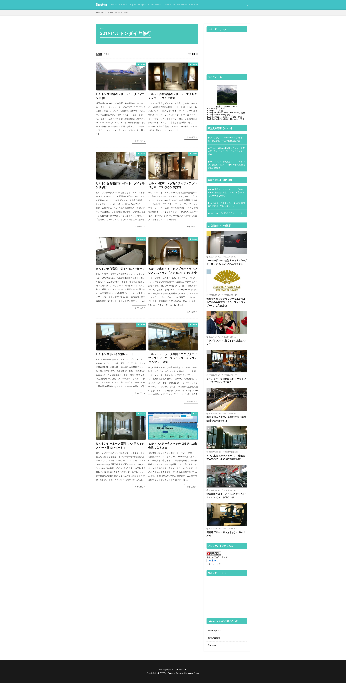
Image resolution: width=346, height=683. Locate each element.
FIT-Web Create (166, 673)
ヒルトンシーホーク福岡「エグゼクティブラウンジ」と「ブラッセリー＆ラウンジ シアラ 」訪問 (172, 358)
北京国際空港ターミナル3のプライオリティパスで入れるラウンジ (227, 496)
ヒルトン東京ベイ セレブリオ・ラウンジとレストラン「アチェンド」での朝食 (172, 270)
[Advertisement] (227, 52)
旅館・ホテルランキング (217, 557)
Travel (166, 4)
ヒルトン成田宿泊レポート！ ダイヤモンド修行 (120, 96)
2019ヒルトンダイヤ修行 (118, 12)
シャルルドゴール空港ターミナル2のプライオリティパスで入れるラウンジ (227, 262)
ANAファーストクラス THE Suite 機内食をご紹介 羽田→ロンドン (226, 204)
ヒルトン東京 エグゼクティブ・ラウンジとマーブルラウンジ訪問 (172, 185)
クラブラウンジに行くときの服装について (226, 342)
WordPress (193, 673)
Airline (122, 4)
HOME (101, 12)
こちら (222, 108)
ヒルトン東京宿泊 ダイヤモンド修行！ (120, 268)
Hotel (112, 4)
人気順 (106, 54)
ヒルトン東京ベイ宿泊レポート (115, 354)
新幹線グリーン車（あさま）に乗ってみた (226, 534)
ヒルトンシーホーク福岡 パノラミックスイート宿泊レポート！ (120, 445)
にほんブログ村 (214, 563)
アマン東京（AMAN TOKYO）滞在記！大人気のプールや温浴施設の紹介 (225, 139)
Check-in (101, 4)
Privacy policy (180, 4)
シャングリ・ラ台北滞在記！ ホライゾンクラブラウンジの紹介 (226, 380)
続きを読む (139, 141)
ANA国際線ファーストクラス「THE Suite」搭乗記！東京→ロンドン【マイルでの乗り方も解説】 (226, 192)
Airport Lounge (136, 4)
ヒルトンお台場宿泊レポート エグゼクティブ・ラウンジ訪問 (172, 96)
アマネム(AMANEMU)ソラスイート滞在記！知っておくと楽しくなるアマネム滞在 (226, 151)
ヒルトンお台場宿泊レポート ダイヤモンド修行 (120, 185)
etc (196, 414)
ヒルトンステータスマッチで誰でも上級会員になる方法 (172, 445)
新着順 (99, 54)
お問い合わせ (214, 637)
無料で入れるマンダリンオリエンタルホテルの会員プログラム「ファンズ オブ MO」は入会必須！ (226, 302)
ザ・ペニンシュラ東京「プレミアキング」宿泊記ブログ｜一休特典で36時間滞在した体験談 (226, 164)
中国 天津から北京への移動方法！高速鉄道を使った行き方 (226, 419)
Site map (193, 4)
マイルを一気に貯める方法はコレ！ (226, 213)
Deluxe (142, 64)
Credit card (153, 4)
